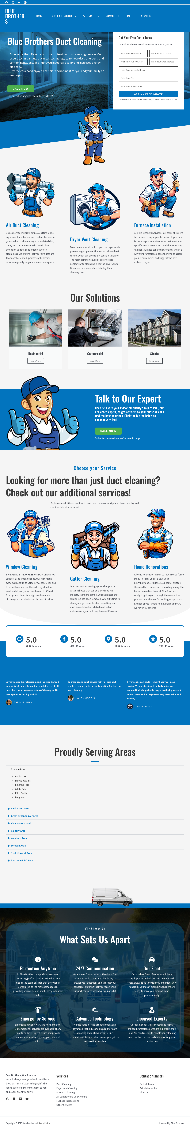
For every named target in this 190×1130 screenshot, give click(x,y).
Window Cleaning (22, 566)
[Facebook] (6, 2)
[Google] (25, 2)
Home (40, 16)
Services (89, 16)
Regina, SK (21, 776)
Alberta (144, 1092)
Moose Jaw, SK (23, 780)
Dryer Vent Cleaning (89, 239)
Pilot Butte (21, 793)
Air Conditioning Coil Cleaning (71, 1096)
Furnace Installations (67, 1100)
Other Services (64, 1105)
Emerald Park (22, 784)
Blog (130, 16)
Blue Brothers (14, 16)
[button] (74, 16)
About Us (113, 16)
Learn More (36, 361)
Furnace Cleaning (65, 1092)
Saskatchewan (147, 1084)
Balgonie (19, 797)
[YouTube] (27, 1098)
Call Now (21, 88)
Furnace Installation (152, 224)
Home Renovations (151, 566)
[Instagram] (12, 2)
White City (20, 789)
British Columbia (148, 1088)
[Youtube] (19, 2)
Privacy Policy (43, 1123)
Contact (147, 16)
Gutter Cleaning (85, 578)
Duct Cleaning (62, 16)
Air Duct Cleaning (22, 224)
